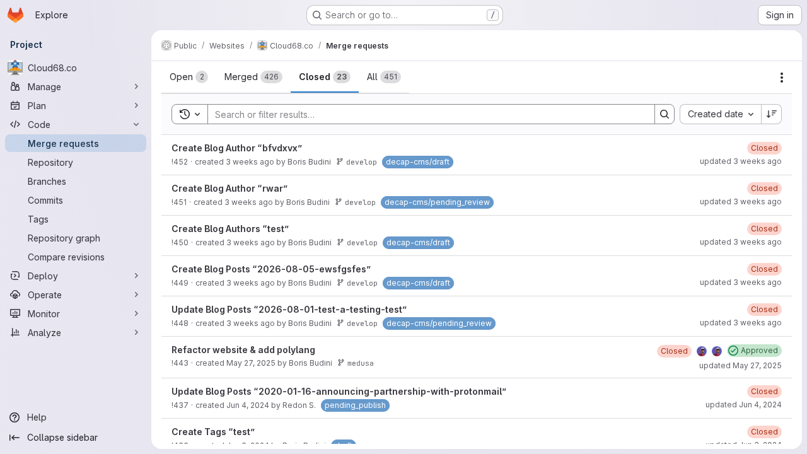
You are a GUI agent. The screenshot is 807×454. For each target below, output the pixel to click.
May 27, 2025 (251, 363)
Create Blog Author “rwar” (229, 188)
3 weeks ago (250, 161)
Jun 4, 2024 (247, 405)
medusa (360, 363)
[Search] (664, 114)
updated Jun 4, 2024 (743, 404)
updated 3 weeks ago (741, 161)
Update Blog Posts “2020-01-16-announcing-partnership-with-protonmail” (339, 391)
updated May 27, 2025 (740, 365)
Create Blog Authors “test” (230, 228)
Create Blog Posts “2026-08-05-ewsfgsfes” (271, 269)
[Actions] (782, 77)
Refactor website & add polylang (243, 349)
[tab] (188, 77)
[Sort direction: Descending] (772, 114)
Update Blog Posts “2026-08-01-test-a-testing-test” (289, 309)
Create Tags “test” (213, 431)
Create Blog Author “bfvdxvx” (237, 148)
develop (361, 161)
